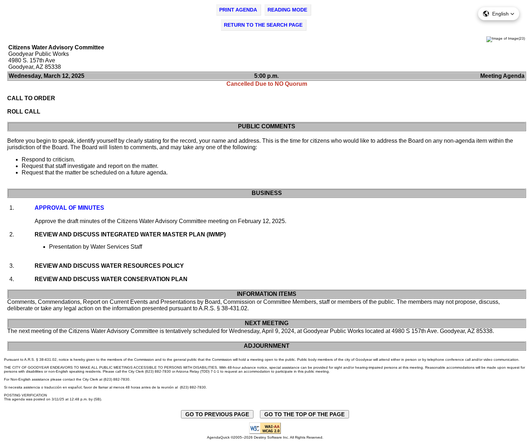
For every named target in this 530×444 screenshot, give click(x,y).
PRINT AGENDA (238, 10)
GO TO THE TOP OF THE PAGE (304, 414)
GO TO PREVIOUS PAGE (217, 414)
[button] (498, 13)
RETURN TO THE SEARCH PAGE (263, 25)
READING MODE (287, 10)
